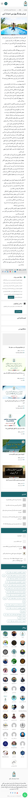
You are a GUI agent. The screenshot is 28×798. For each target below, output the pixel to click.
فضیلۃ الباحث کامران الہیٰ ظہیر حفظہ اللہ (15, 604)
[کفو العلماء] (24, 536)
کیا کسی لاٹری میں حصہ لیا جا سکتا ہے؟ (13, 505)
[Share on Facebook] (3, 272)
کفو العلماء (19, 536)
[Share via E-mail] (15, 272)
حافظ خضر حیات (18, 277)
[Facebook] (10, 793)
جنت (24, 601)
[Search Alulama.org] (5, 3)
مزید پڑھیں (11, 297)
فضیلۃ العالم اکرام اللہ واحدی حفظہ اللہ (15, 588)
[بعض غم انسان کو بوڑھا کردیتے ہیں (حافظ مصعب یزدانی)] (24, 548)
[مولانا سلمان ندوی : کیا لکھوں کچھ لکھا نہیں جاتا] (14, 420)
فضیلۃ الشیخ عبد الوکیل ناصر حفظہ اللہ (16, 572)
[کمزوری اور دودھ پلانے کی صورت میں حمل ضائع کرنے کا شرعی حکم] (24, 511)
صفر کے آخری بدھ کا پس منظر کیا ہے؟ (13, 500)
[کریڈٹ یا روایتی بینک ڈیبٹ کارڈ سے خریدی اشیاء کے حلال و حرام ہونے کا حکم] (24, 517)
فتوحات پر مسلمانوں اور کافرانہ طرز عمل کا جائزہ (15, 480)
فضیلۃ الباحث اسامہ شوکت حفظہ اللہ (17, 598)
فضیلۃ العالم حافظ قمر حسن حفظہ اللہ (16, 621)
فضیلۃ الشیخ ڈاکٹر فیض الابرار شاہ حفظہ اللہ (14, 614)
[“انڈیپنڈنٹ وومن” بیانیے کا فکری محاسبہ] (14, 446)
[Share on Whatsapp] (12, 272)
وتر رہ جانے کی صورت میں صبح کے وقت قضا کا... (12, 524)
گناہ (20, 617)
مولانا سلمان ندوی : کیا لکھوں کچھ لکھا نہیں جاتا (15, 428)
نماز (4, 575)
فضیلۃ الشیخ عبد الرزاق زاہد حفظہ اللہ (16, 608)
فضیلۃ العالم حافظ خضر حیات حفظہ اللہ (16, 578)
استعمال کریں (18, 311)
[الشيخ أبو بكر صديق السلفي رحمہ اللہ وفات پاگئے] (24, 554)
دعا (5, 585)
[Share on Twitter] (5, 272)
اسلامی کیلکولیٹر (18, 304)
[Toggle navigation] (2, 4)
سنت (24, 617)
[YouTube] (17, 793)
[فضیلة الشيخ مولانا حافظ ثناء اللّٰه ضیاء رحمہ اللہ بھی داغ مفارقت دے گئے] (25, 560)
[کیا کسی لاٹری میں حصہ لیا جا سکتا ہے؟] (24, 505)
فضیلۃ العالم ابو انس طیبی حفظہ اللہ (16, 575)
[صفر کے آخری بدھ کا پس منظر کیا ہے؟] (24, 499)
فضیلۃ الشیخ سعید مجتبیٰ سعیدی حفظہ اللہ (15, 581)
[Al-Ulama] (25, 3)
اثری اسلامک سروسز (17, 541)
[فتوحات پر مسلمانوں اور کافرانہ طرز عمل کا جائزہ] (14, 472)
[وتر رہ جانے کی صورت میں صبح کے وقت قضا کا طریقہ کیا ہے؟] (24, 523)
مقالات (15, 270)
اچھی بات (23, 611)
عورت (5, 598)
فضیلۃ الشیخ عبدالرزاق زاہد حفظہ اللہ (16, 594)
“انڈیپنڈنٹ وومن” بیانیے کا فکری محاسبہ (17, 454)
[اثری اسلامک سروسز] (24, 542)
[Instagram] (15, 793)
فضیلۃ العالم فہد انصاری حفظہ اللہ (17, 585)
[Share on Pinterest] (10, 272)
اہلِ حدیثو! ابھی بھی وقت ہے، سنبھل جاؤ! (17, 347)
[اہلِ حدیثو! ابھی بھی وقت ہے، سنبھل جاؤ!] (14, 339)
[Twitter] (12, 793)
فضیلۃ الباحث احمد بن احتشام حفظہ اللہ (16, 591)
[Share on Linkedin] (7, 272)
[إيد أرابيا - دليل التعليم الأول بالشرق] (14, 774)
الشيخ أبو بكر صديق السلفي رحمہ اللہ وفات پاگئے (12, 553)
